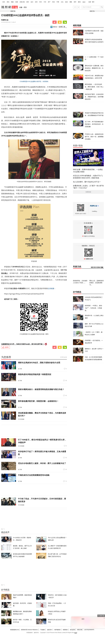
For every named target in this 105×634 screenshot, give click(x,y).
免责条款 (65, 630)
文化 (62, 2)
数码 (79, 2)
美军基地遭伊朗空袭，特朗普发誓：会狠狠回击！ (38, 401)
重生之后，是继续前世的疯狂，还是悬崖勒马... (96, 283)
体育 (36, 2)
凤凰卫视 (22, 2)
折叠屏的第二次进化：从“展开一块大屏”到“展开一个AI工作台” (88, 187)
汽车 (45, 2)
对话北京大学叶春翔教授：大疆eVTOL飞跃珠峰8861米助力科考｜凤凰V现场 (88, 176)
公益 (20, 7)
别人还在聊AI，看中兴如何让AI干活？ (87, 182)
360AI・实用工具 (59, 27)
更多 (84, 2)
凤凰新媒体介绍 (14, 630)
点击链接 (51, 288)
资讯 (8, 2)
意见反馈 (72, 630)
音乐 (95, 267)
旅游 (66, 2)
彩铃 (98, 267)
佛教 (71, 2)
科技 (53, 2)
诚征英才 (49, 630)
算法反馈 (64, 357)
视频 (12, 2)
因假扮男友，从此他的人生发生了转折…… (80, 282)
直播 (16, 2)
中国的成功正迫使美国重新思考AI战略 (34, 475)
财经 (27, 2)
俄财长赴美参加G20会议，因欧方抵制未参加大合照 (39, 362)
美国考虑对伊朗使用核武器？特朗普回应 (34, 374)
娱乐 (32, 2)
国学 (75, 2)
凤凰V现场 (78, 145)
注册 (89, 2)
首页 (3, 2)
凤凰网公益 (93, 206)
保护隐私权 (57, 630)
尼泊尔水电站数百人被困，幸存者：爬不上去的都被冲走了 (42, 463)
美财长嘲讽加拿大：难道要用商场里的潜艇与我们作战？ (41, 389)
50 (66, 407)
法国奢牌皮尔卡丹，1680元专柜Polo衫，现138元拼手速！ (22, 344)
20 (66, 469)
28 (66, 380)
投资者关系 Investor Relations (29, 630)
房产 (49, 2)
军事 (58, 2)
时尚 (40, 2)
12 (66, 481)
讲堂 (92, 267)
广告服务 (42, 630)
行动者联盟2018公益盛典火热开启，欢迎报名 (34, 81)
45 (66, 395)
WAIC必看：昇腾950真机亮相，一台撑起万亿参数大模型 (88, 170)
